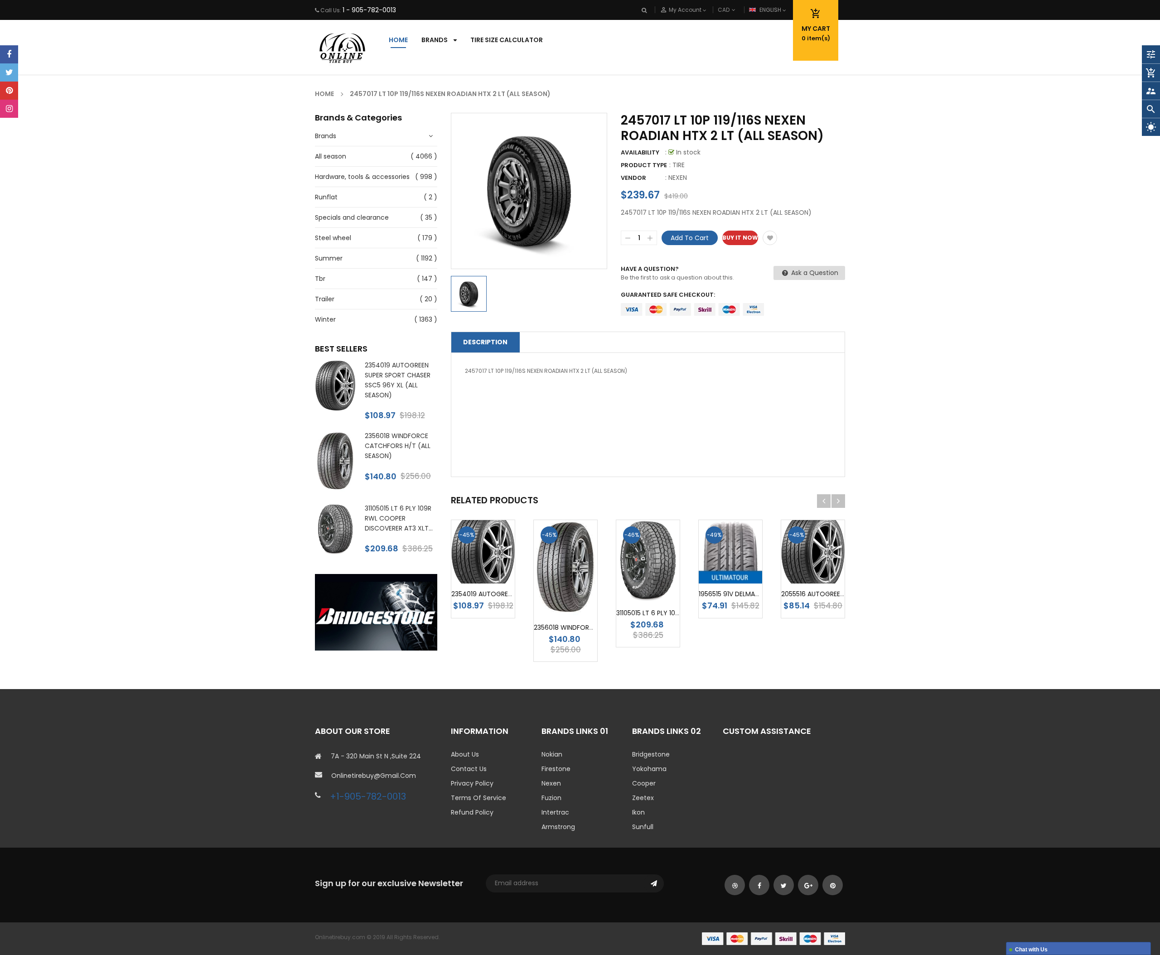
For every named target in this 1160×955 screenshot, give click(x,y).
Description (485, 342)
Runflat (326, 197)
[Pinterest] (9, 91)
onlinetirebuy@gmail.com (373, 775)
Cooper (644, 783)
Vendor (633, 178)
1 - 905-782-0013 (369, 9)
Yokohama (649, 768)
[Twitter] (9, 72)
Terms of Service (478, 797)
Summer (329, 258)
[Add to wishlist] (770, 238)
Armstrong (558, 826)
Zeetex (643, 797)
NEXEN (677, 177)
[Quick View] (565, 610)
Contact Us (469, 768)
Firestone (555, 768)
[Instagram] (9, 109)
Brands (325, 135)
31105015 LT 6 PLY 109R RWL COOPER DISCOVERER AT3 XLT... (399, 518)
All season (330, 156)
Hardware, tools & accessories (362, 176)
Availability (640, 152)
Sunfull (642, 826)
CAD (738, 10)
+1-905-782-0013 (368, 796)
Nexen (551, 783)
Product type (644, 165)
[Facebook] (9, 54)
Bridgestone (651, 754)
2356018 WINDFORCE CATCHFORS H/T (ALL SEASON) (397, 445)
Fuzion (551, 797)
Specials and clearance (352, 217)
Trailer (324, 299)
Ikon (638, 812)
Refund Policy (472, 812)
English (771, 10)
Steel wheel (333, 237)
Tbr (320, 278)
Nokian (551, 754)
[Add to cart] (496, 566)
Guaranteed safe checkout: (668, 294)
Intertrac (555, 812)
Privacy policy (472, 783)
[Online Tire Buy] (773, 938)
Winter (325, 319)
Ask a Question (813, 272)
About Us (465, 754)
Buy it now (740, 237)
